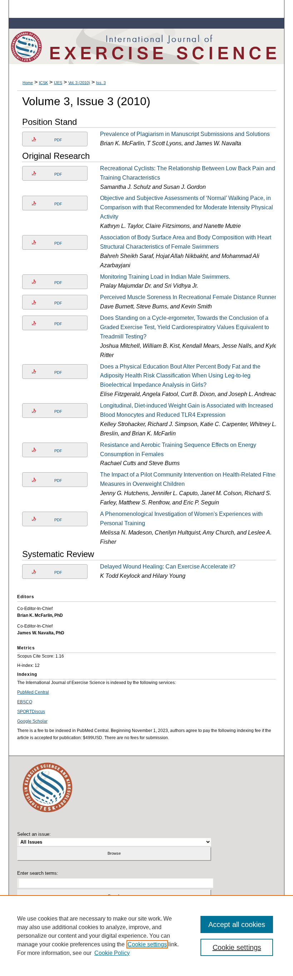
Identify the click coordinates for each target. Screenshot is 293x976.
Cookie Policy (112, 953)
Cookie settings (147, 944)
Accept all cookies (236, 924)
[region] (146, 935)
